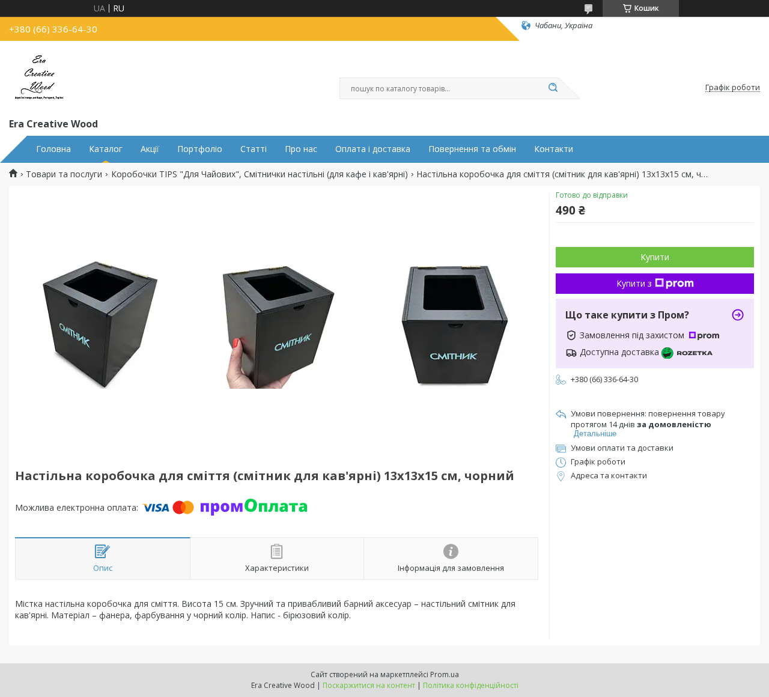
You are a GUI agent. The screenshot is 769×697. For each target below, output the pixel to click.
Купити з (634, 283)
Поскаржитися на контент (369, 685)
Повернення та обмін (472, 149)
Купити (654, 257)
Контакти (553, 149)
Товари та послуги (64, 174)
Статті (253, 149)
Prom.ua (444, 674)
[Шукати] (553, 88)
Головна (53, 149)
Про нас (301, 149)
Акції (150, 149)
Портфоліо (199, 149)
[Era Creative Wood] (39, 77)
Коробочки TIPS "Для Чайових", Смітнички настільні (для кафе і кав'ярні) (259, 174)
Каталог (106, 149)
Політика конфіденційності (470, 685)
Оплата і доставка (372, 149)
